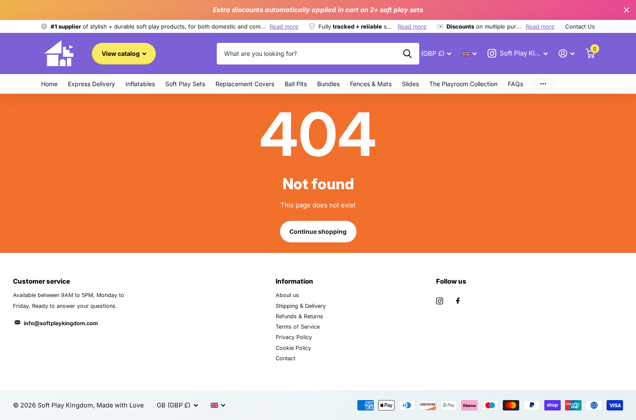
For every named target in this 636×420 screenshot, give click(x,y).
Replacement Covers (244, 83)
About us (287, 295)
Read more (284, 26)
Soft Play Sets (185, 83)
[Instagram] (439, 300)
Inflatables (140, 83)
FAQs (515, 83)
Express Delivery (91, 83)
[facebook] (458, 301)
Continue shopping (318, 231)
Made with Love (120, 405)
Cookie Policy (293, 348)
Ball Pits (296, 83)
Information (294, 281)
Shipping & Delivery (301, 306)
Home (49, 83)
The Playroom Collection (463, 83)
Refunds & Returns (299, 316)
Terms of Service (298, 326)
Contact (286, 358)
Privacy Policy (294, 337)
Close (626, 10)
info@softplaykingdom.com (61, 323)
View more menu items (542, 84)
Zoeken (407, 54)
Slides (410, 83)
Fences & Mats (371, 83)
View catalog (121, 53)
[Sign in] (567, 53)
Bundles (328, 83)
